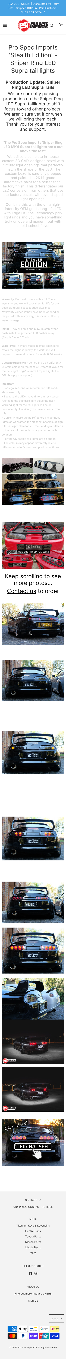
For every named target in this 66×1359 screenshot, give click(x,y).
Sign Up (33, 1300)
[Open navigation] (5, 25)
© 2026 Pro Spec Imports (22, 1347)
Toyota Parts (33, 1236)
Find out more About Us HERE (33, 1293)
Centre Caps (33, 1231)
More (33, 1253)
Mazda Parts (33, 1247)
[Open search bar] (51, 25)
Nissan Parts (33, 1242)
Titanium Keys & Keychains (33, 1225)
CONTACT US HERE (40, 1207)
